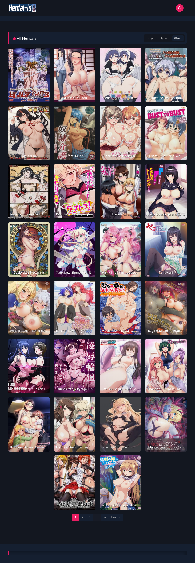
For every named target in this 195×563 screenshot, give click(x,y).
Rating (164, 38)
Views (178, 38)
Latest (151, 38)
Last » (115, 517)
